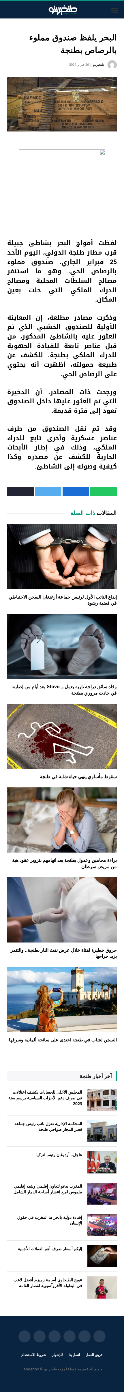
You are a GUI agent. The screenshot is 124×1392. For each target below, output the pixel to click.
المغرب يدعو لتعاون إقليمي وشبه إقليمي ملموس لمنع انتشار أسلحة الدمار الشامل (48, 1189)
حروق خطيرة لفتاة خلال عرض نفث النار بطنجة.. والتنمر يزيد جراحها (64, 953)
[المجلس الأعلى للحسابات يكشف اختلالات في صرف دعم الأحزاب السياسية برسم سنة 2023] (102, 1100)
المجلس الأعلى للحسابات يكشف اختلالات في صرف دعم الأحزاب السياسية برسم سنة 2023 (45, 1097)
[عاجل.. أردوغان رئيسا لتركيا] (102, 1162)
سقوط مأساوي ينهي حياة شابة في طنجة (78, 776)
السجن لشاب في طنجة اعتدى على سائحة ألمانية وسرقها (63, 1040)
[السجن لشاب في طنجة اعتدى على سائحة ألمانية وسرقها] (62, 999)
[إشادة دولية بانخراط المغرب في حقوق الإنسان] (102, 1225)
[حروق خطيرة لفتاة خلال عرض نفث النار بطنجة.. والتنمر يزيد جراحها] (62, 909)
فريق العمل (94, 1354)
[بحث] (6, 10)
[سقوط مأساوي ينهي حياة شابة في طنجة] (62, 736)
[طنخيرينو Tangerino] (62, 10)
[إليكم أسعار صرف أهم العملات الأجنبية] (102, 1256)
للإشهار (57, 1354)
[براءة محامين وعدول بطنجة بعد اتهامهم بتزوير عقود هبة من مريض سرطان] (62, 820)
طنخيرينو (98, 64)
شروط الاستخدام (33, 1354)
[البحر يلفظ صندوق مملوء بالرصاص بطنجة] (62, 104)
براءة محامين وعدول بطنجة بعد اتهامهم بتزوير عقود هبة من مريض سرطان (64, 863)
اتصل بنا (74, 1354)
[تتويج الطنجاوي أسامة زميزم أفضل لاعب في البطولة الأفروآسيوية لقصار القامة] (102, 1287)
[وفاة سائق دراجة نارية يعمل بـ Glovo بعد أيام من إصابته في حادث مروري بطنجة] (62, 646)
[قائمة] (114, 10)
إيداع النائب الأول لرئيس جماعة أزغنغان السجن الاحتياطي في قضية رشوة (63, 600)
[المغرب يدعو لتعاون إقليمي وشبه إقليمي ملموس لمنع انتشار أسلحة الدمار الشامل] (102, 1194)
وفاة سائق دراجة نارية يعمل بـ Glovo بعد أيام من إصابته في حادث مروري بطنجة (64, 689)
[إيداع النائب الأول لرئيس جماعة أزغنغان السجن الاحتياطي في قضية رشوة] (62, 556)
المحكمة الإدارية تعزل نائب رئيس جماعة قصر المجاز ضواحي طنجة (48, 1126)
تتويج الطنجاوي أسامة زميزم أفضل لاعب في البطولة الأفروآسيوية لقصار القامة (48, 1282)
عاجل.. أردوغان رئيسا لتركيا (59, 1154)
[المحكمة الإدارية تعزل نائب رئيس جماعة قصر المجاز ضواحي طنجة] (102, 1131)
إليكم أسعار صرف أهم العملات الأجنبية (50, 1248)
